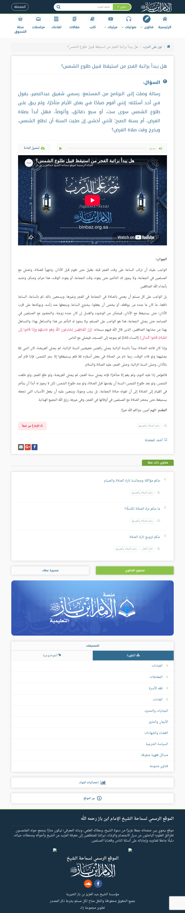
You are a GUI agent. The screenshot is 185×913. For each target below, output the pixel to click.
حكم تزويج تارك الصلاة (144, 537)
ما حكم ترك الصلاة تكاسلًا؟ (142, 509)
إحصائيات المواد (90, 782)
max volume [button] (160, 148)
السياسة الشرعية (157, 744)
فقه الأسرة (155, 688)
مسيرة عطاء (50, 570)
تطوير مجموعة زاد (92, 907)
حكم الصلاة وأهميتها (149, 426)
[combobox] (88, 7)
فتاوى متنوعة (159, 766)
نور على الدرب (152, 47)
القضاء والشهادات (156, 733)
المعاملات (156, 677)
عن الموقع (90, 798)
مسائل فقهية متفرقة (154, 755)
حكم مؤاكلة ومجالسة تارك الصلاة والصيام (132, 481)
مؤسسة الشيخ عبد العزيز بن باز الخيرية (92, 894)
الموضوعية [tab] (50, 655)
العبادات (157, 666)
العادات (157, 700)
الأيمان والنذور (158, 722)
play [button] (61, 148)
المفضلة (20, 7)
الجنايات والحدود (156, 711)
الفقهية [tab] (131, 655)
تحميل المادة (31, 148)
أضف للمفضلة (154, 440)
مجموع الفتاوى (135, 570)
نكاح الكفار (147, 549)
